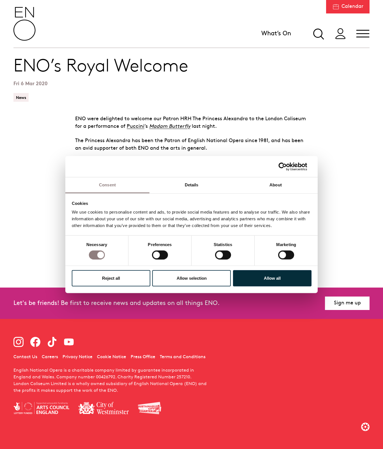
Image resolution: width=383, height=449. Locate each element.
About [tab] (275, 184)
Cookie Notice (111, 357)
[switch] (160, 254)
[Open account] (340, 33)
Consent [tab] (107, 184)
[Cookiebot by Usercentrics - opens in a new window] (287, 166)
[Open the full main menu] (363, 33)
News (21, 97)
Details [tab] (192, 184)
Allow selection (192, 278)
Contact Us (25, 357)
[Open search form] (318, 33)
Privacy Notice (78, 357)
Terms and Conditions (183, 357)
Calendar (352, 6)
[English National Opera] (24, 24)
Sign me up (347, 303)
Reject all (111, 278)
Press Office (143, 357)
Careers (50, 357)
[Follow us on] (18, 342)
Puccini (135, 126)
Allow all (272, 278)
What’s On (276, 34)
